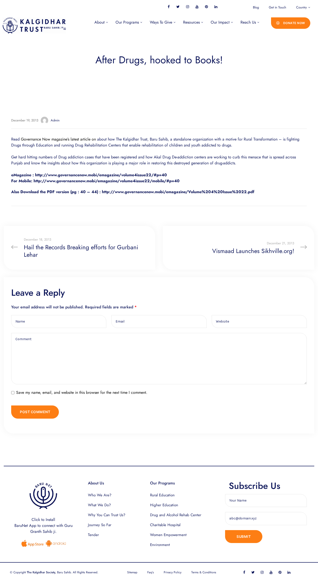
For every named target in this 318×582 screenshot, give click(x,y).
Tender (93, 535)
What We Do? (99, 505)
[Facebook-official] (168, 6)
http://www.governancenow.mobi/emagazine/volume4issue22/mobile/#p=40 (107, 181)
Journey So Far (99, 525)
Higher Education (164, 505)
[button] (290, 23)
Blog (256, 7)
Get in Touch (277, 7)
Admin (55, 120)
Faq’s (150, 572)
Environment (160, 544)
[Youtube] (197, 6)
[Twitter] (178, 6)
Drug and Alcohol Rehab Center (175, 515)
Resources (191, 22)
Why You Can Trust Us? (106, 515)
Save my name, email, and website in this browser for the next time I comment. (81, 392)
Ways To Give (161, 22)
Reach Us (248, 22)
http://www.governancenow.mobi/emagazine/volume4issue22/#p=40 (101, 175)
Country (301, 7)
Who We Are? (99, 495)
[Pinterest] (206, 6)
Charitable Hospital (165, 525)
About (99, 22)
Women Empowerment (168, 535)
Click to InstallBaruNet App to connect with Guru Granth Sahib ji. (43, 525)
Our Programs (127, 22)
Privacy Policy (172, 572)
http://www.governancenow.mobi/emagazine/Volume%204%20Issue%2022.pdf (178, 192)
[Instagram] (187, 6)
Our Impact (220, 22)
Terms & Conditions (203, 572)
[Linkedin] (216, 6)
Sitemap (132, 572)
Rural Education (162, 495)
